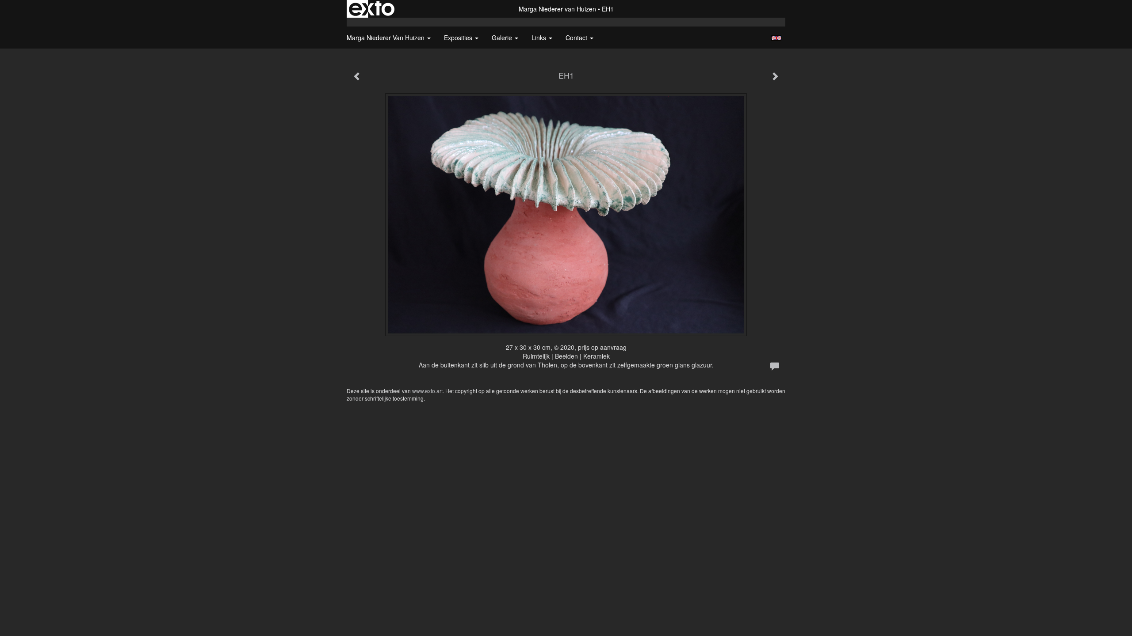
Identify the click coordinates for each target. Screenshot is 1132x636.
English (776, 38)
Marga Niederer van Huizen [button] (386, 37)
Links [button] (540, 37)
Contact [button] (577, 37)
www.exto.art (427, 390)
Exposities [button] (459, 37)
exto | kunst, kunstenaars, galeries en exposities (372, 9)
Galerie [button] (503, 37)
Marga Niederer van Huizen (557, 8)
